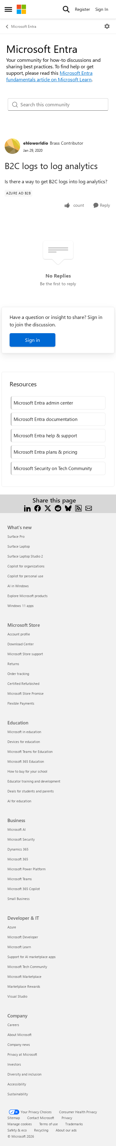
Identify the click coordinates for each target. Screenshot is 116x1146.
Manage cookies (19, 1124)
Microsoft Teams (19, 878)
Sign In (101, 9)
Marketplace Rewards (23, 986)
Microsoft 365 (17, 859)
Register (82, 9)
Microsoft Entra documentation (45, 419)
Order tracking (18, 673)
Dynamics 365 (17, 849)
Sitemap (13, 1117)
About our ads (66, 1130)
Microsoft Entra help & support (45, 435)
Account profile (18, 634)
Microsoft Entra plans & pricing (45, 452)
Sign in (32, 340)
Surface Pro (15, 536)
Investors (14, 1064)
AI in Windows (18, 586)
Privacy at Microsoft (22, 1054)
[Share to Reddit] (58, 507)
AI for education (19, 801)
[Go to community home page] (21, 9)
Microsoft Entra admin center (43, 403)
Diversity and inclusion (24, 1074)
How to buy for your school (27, 771)
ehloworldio (35, 143)
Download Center (20, 644)
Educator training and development (33, 781)
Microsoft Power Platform (26, 869)
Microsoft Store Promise (25, 693)
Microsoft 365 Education (25, 761)
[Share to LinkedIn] (27, 507)
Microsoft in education (24, 731)
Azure (11, 927)
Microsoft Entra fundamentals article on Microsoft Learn (49, 76)
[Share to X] (48, 507)
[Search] (66, 9)
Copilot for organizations (26, 566)
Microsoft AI (16, 829)
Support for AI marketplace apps (31, 956)
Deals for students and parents (30, 791)
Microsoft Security (21, 839)
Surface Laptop (18, 546)
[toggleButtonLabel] (107, 26)
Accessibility (16, 1084)
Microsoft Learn (19, 946)
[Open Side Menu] (8, 9)
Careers (13, 1024)
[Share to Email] (88, 507)
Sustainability (17, 1094)
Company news (18, 1044)
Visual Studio (17, 996)
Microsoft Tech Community (27, 966)
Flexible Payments (20, 703)
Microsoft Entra (23, 26)
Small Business (18, 898)
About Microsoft (19, 1034)
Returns (13, 663)
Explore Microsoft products (27, 595)
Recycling (41, 1130)
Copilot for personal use (25, 576)
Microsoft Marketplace (24, 976)
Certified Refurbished (23, 683)
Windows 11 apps (20, 605)
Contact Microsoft (40, 1117)
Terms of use (48, 1124)
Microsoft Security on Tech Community (53, 468)
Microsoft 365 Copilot (23, 888)
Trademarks (74, 1124)
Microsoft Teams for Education (30, 751)
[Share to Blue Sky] (68, 507)
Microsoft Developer (22, 937)
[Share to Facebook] (37, 507)
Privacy (67, 1117)
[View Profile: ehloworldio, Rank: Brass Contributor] (12, 146)
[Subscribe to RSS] (78, 507)
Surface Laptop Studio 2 (25, 556)
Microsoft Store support (25, 654)
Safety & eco (17, 1130)
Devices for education (23, 741)
